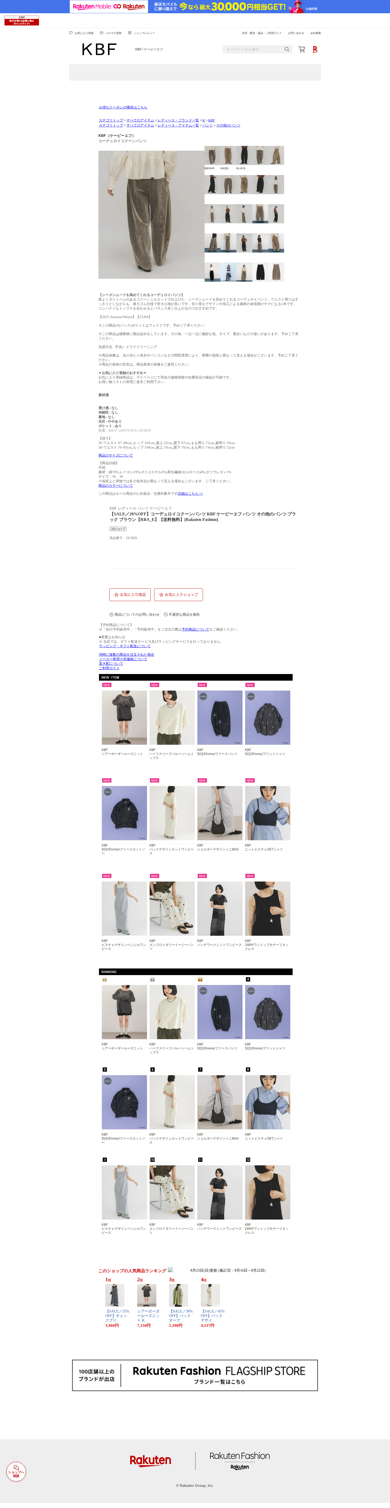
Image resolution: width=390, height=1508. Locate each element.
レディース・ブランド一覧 (178, 120)
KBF (211, 120)
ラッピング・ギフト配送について (125, 646)
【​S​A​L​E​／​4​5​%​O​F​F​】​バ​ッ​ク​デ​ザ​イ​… (213, 1315)
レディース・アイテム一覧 (178, 125)
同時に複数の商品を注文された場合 (126, 655)
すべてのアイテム (140, 120)
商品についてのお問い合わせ (137, 614)
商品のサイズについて (115, 455)
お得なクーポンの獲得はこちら (123, 107)
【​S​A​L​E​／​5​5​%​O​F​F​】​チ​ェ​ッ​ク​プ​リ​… (117, 1315)
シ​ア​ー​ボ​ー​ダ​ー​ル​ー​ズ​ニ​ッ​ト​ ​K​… (148, 1315)
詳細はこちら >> (190, 494)
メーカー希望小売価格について (123, 659)
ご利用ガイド (109, 668)
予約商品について (195, 629)
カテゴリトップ (111, 120)
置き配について (111, 664)
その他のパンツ (228, 125)
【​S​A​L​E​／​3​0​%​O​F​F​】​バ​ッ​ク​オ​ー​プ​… (181, 1315)
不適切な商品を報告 (184, 614)
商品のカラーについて (115, 486)
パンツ (207, 125)
